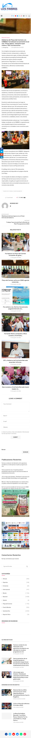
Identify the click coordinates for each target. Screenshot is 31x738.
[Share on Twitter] (21, 197)
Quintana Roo (16, 611)
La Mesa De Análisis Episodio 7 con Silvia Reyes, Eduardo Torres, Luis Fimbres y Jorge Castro (20, 717)
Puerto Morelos (16, 607)
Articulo (16, 578)
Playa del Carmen (16, 603)
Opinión (16, 600)
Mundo (16, 593)
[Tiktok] (21, 16)
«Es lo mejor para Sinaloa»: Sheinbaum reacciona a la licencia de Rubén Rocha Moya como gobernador (20, 675)
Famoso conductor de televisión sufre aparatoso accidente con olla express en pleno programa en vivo (14, 464)
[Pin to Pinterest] (22, 197)
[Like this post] (18, 197)
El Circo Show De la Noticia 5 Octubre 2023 (21, 704)
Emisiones (16, 586)
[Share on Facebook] (19, 197)
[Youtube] (15, 16)
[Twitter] (13, 16)
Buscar (4, 449)
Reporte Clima (16, 614)
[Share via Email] (24, 197)
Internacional (16, 589)
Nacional (16, 596)
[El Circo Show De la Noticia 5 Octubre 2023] (7, 706)
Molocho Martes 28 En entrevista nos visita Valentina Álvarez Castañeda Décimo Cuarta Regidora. (21, 693)
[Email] (17, 16)
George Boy (5, 47)
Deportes (16, 582)
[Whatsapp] (19, 16)
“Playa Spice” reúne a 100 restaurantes (12, 191)
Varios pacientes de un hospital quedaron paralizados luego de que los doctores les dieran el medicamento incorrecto (15, 471)
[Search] (26, 16)
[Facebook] (6, 734)
